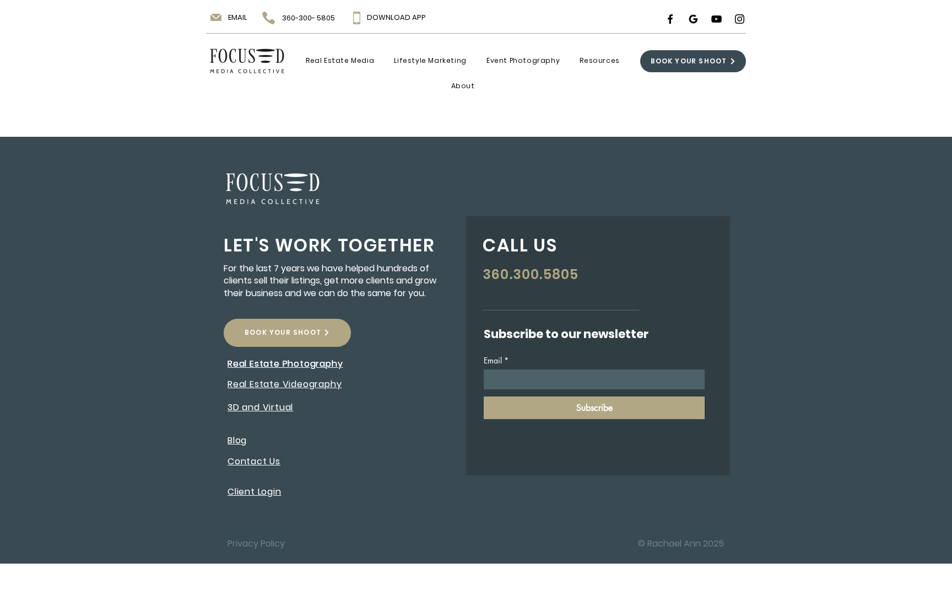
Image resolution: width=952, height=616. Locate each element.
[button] (340, 60)
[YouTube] (716, 19)
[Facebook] (670, 19)
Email (496, 360)
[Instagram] (739, 19)
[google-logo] (693, 19)
